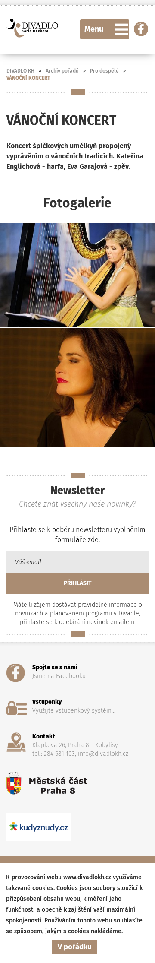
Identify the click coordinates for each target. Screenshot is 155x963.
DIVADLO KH (20, 71)
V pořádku (75, 946)
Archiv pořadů (62, 71)
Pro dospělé (104, 71)
